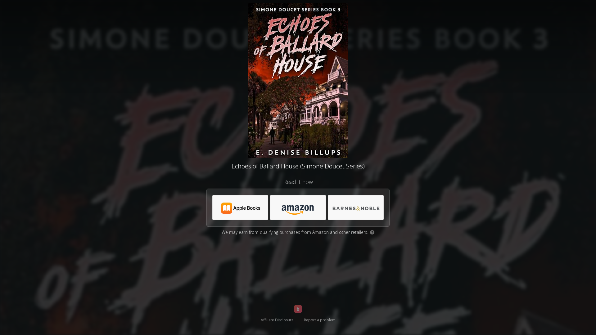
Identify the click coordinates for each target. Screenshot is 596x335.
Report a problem (320, 320)
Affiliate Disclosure (277, 320)
